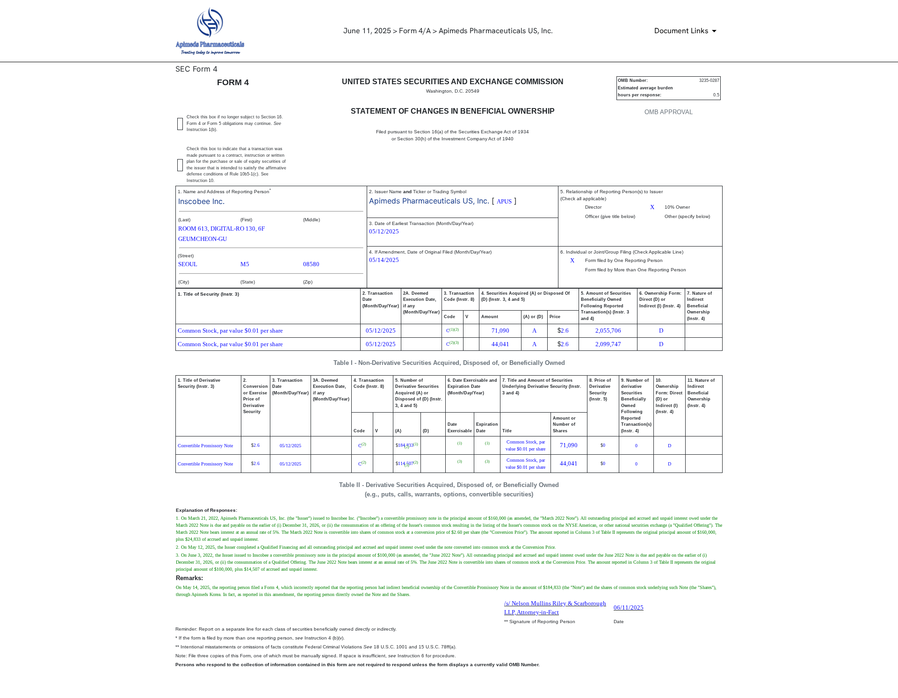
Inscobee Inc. (201, 201)
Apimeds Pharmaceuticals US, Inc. (429, 200)
